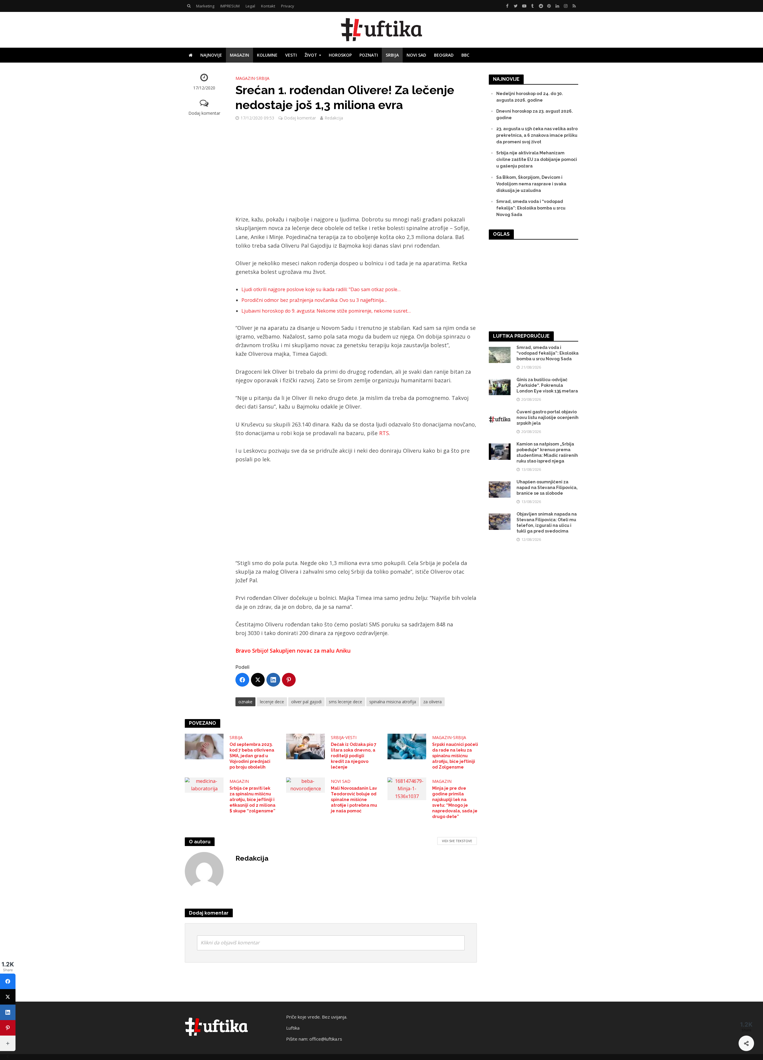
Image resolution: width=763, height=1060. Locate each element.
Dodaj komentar (204, 113)
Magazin (239, 55)
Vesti (291, 55)
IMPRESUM (230, 6)
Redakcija (334, 118)
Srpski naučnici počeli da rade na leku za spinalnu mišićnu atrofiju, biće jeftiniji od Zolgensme (455, 755)
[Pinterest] (289, 680)
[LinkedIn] (273, 680)
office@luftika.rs (325, 1039)
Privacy (287, 6)
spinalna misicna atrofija (392, 701)
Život (311, 55)
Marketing (205, 6)
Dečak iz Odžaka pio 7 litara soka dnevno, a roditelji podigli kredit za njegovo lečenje (353, 755)
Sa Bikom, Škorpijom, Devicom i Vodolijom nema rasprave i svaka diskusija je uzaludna (531, 184)
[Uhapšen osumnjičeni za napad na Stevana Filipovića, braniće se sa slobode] (500, 489)
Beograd (444, 55)
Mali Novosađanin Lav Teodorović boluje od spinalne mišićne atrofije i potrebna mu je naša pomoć (354, 799)
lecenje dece (272, 701)
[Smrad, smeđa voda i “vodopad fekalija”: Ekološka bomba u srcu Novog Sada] (500, 354)
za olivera (432, 701)
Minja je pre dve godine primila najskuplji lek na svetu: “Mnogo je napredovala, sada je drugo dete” (454, 802)
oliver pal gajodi (306, 701)
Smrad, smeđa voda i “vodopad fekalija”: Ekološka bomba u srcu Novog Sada (530, 208)
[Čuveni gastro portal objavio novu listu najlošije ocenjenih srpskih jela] (500, 419)
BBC (465, 55)
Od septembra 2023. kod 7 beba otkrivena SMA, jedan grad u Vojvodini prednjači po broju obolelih (251, 755)
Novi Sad (416, 55)
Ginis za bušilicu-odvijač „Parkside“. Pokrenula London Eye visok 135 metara (547, 385)
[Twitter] (258, 680)
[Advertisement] (356, 171)
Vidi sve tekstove (457, 841)
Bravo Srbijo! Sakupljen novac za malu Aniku (293, 650)
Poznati (368, 55)
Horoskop (340, 55)
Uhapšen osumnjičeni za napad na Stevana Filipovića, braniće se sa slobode (547, 487)
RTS (384, 433)
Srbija (392, 55)
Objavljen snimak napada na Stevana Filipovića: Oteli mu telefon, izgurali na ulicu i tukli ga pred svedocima (547, 522)
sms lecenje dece (345, 701)
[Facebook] (242, 680)
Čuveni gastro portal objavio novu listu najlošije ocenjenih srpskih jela (548, 417)
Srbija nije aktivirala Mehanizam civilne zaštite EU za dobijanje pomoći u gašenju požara (536, 159)
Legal (250, 6)
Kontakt (268, 6)
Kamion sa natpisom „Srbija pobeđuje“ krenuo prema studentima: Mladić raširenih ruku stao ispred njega (547, 452)
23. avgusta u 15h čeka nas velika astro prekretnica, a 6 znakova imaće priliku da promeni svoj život (537, 135)
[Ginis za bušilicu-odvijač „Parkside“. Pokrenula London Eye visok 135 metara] (500, 386)
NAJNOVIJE (211, 55)
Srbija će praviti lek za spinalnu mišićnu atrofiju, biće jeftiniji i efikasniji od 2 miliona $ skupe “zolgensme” (252, 799)
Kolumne (267, 55)
